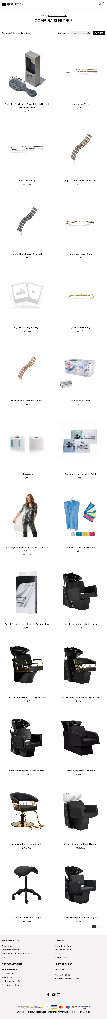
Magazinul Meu (11, 940)
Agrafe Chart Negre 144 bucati (27, 253)
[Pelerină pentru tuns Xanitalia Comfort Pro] (27, 591)
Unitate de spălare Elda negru (80, 770)
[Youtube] (53, 995)
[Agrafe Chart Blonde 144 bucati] (27, 368)
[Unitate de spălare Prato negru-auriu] (27, 665)
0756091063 (64, 975)
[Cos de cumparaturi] (103, 3)
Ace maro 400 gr (80, 104)
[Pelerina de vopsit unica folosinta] (80, 515)
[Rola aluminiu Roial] (80, 368)
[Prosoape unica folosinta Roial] (80, 441)
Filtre (100, 33)
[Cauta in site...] (100, 3)
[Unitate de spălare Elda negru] (80, 738)
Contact (6, 957)
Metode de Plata (63, 946)
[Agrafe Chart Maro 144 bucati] (80, 148)
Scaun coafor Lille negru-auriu (26, 844)
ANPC (58, 953)
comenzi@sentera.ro (68, 978)
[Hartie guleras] (27, 441)
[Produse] (4, 5)
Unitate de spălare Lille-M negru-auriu (80, 697)
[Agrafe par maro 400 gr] (80, 221)
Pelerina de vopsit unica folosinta (80, 547)
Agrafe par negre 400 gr (26, 327)
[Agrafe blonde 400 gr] (80, 294)
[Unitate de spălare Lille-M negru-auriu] (80, 665)
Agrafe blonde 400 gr (80, 327)
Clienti (59, 940)
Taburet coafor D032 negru (27, 917)
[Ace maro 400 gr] (80, 71)
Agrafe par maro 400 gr (80, 253)
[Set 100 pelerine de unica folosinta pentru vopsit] (27, 515)
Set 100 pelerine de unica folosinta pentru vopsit (27, 549)
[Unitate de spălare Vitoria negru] (80, 591)
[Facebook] (48, 995)
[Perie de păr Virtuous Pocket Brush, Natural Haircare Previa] (27, 71)
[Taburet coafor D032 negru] (27, 885)
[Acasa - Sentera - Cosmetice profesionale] (17, 4)
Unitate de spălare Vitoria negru (80, 624)
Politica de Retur (63, 949)
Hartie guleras (27, 474)
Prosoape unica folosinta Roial (80, 474)
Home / (44, 15)
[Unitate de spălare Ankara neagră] (27, 738)
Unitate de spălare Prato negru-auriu (27, 697)
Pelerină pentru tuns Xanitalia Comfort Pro (27, 624)
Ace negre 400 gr (27, 180)
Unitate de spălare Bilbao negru (80, 917)
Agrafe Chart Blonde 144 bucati (27, 400)
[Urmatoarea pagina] (101, 926)
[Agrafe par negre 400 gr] (27, 294)
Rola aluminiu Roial (80, 400)
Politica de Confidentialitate (15, 953)
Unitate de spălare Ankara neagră (26, 770)
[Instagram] (58, 995)
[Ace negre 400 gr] (27, 148)
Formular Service (63, 957)
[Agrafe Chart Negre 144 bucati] (27, 221)
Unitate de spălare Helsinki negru (80, 844)
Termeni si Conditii (10, 949)
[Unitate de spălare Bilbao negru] (80, 885)
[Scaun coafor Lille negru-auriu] (27, 811)
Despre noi (7, 946)
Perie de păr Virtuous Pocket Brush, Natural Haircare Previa (27, 106)
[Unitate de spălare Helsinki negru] (80, 811)
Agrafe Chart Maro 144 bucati (80, 180)
